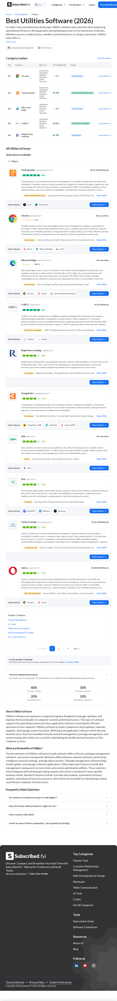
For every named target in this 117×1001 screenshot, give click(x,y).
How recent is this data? (21, 814)
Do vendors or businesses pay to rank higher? (33, 797)
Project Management (17, 620)
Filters (14, 161)
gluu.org (30, 436)
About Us (78, 943)
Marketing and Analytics (19, 628)
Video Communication (85, 887)
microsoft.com (44, 260)
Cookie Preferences (60, 982)
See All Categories (83, 905)
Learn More (104, 76)
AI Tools (12, 624)
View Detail (97, 204)
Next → (77, 648)
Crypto (77, 899)
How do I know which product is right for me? (33, 806)
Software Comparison (85, 927)
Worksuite (79, 881)
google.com (35, 216)
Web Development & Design (21, 632)
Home (8, 14)
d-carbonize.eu (44, 522)
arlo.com (30, 479)
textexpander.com (44, 170)
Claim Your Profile (38, 873)
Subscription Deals (83, 921)
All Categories (21, 14)
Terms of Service (15, 982)
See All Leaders (104, 58)
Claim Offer (101, 196)
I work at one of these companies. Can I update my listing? (39, 823)
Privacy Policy (37, 982)
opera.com (33, 568)
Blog (75, 949)
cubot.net (34, 305)
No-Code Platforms (17, 637)
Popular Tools (80, 860)
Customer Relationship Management (86, 868)
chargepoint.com (42, 393)
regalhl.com (47, 350)
